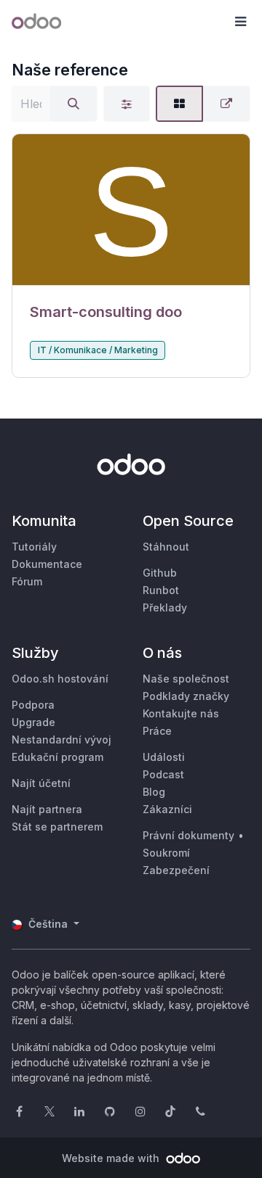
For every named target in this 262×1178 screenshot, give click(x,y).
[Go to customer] (131, 210)
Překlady (165, 607)
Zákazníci (167, 809)
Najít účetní (41, 783)
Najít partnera (47, 809)
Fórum (27, 581)
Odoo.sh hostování (60, 678)
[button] (240, 22)
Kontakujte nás (181, 713)
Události (164, 757)
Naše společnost (186, 678)
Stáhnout (166, 546)
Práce (157, 731)
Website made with (112, 1158)
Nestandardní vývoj (61, 739)
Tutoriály (34, 546)
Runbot (161, 590)
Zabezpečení (176, 870)
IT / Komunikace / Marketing (98, 350)
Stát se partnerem (57, 826)
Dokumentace (47, 564)
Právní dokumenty (188, 835)
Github (160, 573)
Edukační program (57, 757)
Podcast (163, 774)
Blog (154, 792)
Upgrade (33, 722)
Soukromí (166, 853)
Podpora (33, 705)
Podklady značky (186, 696)
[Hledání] (73, 104)
